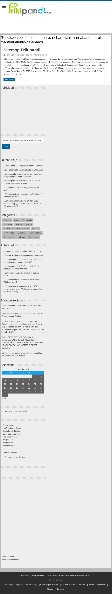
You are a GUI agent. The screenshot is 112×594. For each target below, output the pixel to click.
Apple (16, 220)
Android (7, 220)
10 (5, 384)
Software (21, 237)
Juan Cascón (52, 576)
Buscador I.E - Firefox (11, 431)
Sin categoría (35, 233)
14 (29, 384)
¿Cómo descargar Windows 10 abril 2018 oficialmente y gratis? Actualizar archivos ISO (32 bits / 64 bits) (23, 203)
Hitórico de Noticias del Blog (14, 457)
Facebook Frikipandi (11, 437)
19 (17, 388)
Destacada (27, 220)
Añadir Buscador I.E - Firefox (73, 585)
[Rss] (50, 580)
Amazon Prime (8, 557)
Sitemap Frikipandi (22, 50)
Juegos (29, 224)
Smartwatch (9, 237)
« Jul (4, 398)
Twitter (91, 585)
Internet (19, 224)
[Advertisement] (24, 109)
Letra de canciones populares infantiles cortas (23, 166)
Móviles (35, 229)
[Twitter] (57, 580)
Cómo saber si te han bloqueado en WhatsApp (23, 170)
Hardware (8, 224)
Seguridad (22, 233)
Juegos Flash (8, 440)
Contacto (60, 589)
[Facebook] (53, 580)
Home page (8, 585)
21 (29, 388)
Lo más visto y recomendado (16, 229)
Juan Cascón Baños (15, 55)
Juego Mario (8, 443)
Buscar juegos (8, 425)
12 (17, 384)
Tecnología (33, 237)
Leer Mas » (9, 79)
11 (11, 384)
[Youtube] (61, 580)
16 (41, 384)
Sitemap (50, 589)
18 (11, 388)
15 (35, 384)
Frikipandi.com (38, 576)
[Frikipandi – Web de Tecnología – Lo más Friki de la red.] (33, 8)
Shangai (33, 585)
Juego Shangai (9, 446)
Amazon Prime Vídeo (10, 559)
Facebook (101, 585)
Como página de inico (11, 434)
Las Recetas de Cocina (12, 428)
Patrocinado (9, 233)
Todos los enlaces (10, 452)
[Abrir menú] (4, 8)
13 (23, 384)
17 (5, 388)
